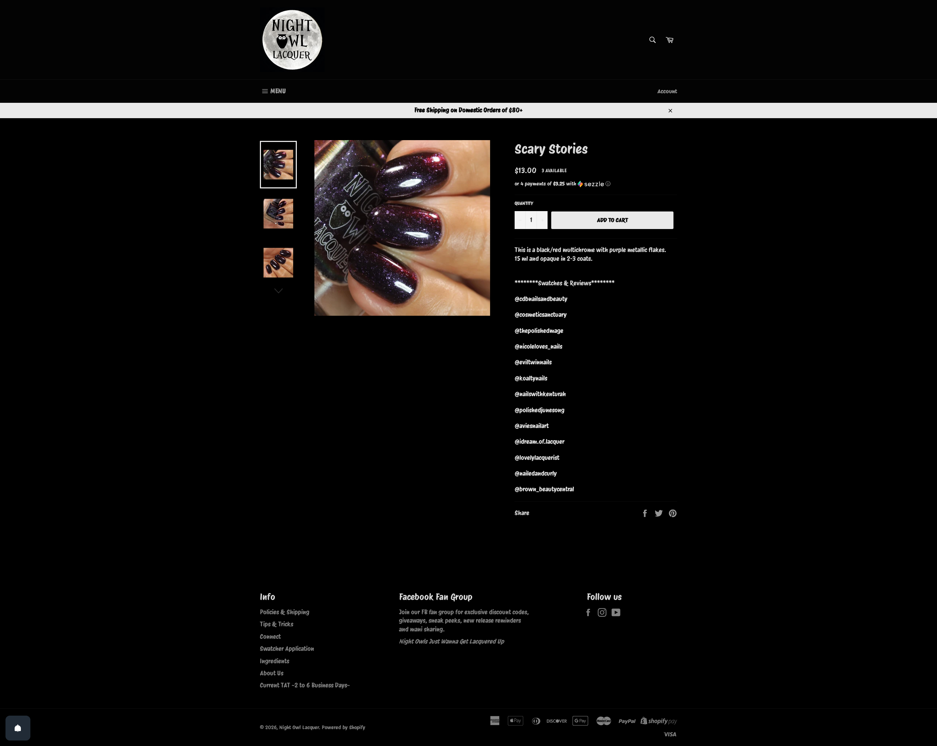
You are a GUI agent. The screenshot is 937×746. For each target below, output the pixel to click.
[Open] (17, 728)
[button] (596, 183)
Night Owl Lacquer (299, 727)
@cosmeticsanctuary (541, 314)
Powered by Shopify (343, 727)
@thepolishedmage (539, 330)
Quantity (524, 203)
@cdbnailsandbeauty (541, 299)
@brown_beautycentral (544, 489)
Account (667, 91)
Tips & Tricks (276, 624)
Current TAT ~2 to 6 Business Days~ (305, 685)
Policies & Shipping (284, 612)
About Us (271, 673)
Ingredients (274, 661)
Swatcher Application (287, 648)
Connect (270, 636)
